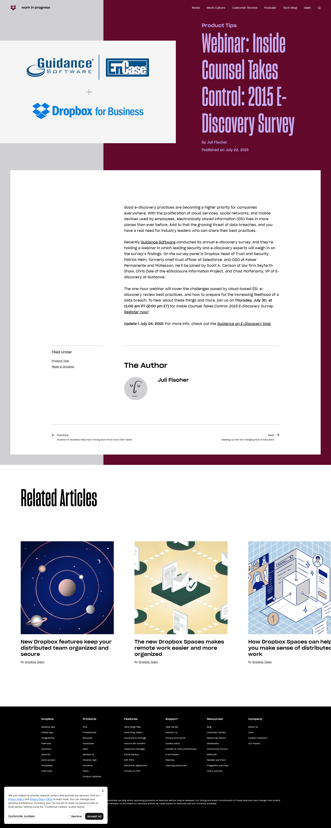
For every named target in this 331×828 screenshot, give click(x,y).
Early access (48, 760)
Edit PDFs (129, 760)
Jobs (250, 732)
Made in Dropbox (63, 366)
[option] (57, 602)
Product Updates (92, 776)
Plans (86, 771)
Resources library (216, 738)
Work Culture (216, 7)
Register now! (136, 312)
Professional (89, 732)
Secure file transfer (134, 743)
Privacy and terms (175, 738)
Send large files (132, 727)
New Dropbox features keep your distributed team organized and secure (66, 648)
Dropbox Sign (90, 760)
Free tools (46, 771)
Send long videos (133, 732)
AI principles (172, 754)
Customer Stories (244, 7)
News (196, 7)
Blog (209, 727)
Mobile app (47, 732)
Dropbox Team (148, 662)
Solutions (46, 749)
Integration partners (218, 765)
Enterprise (88, 743)
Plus (85, 727)
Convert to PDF (132, 771)
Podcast (270, 7)
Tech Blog (290, 7)
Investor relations (257, 738)
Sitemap (170, 760)
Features (46, 743)
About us (253, 727)
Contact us (171, 732)
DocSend (87, 765)
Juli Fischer (217, 142)
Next (248, 437)
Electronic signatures (135, 765)
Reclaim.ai (88, 754)
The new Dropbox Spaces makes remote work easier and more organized (179, 648)
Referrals (212, 754)
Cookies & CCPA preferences (181, 749)
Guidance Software (158, 242)
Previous (94, 437)
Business (87, 738)
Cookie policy (173, 743)
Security (45, 754)
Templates (47, 765)
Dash (307, 7)
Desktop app (48, 727)
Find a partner (214, 771)
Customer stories (216, 732)
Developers (213, 743)
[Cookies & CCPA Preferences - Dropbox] (56, 805)
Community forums (217, 749)
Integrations (47, 738)
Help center (172, 727)
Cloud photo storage (135, 738)
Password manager (134, 749)
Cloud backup (131, 754)
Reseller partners (216, 760)
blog (243, 323)
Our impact (254, 743)
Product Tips (219, 25)
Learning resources (176, 765)
